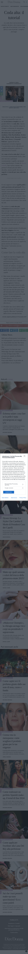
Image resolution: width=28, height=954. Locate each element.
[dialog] (14, 477)
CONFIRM (9, 492)
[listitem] (14, 484)
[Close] (24, 456)
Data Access (14, 497)
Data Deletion (5, 497)
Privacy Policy (22, 497)
